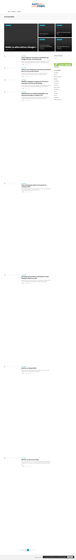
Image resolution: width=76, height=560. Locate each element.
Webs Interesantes (57, 99)
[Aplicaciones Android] (54, 66)
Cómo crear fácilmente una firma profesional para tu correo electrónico (36, 70)
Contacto (13, 11)
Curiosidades (56, 81)
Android (55, 74)
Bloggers (55, 78)
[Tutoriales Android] (56, 66)
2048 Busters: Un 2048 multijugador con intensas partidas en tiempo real (34, 94)
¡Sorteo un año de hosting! (30, 459)
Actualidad (8, 25)
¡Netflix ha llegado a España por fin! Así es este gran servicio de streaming (34, 82)
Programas (56, 85)
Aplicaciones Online (57, 76)
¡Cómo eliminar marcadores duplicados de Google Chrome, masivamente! (35, 58)
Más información (63, 557)
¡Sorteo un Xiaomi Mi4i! (28, 368)
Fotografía (56, 83)
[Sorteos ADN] (57, 66)
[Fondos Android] (55, 66)
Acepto (70, 557)
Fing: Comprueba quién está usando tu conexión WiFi (33, 185)
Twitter (55, 95)
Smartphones (56, 89)
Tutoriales (56, 93)
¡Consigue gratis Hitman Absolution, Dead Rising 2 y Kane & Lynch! (35, 277)
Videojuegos (56, 97)
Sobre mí (19, 11)
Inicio (9, 11)
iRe (23, 64)
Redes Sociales (57, 87)
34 (33, 373)
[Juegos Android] (63, 64)
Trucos (55, 91)
